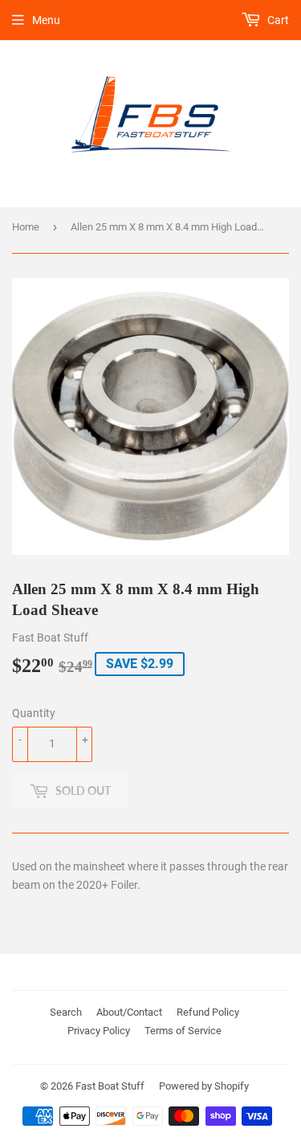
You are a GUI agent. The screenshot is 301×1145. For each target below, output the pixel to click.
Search (66, 1012)
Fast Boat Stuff (109, 1086)
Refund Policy (208, 1012)
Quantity (33, 713)
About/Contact (129, 1012)
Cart (277, 20)
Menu (46, 20)
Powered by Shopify (204, 1086)
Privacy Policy (98, 1031)
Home (25, 227)
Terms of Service (183, 1031)
